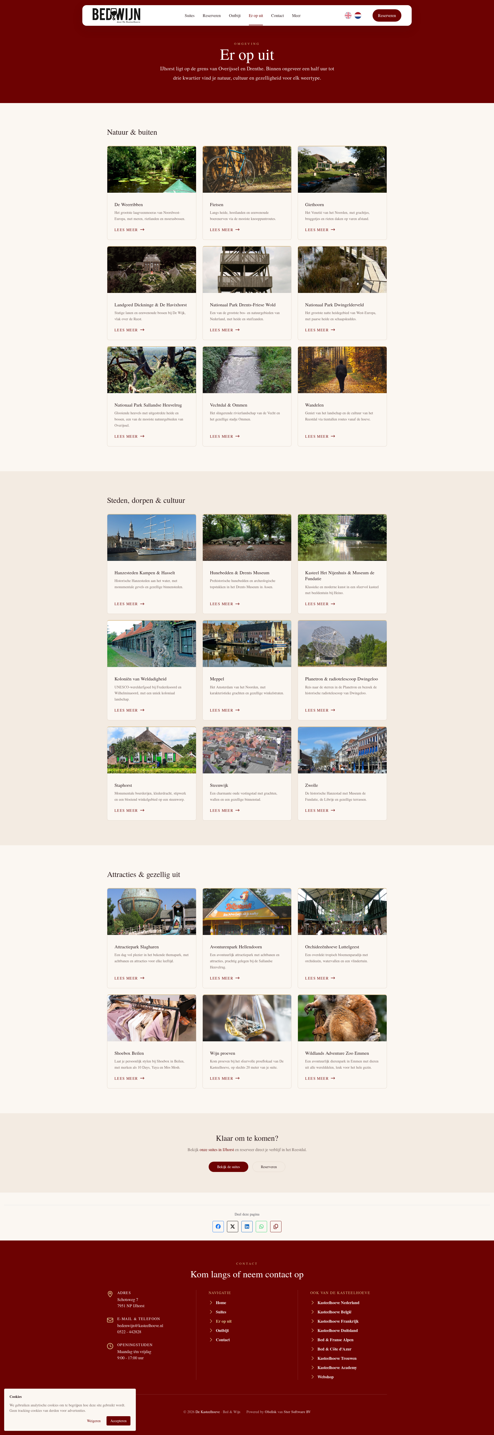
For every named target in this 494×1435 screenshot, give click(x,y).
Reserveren (212, 15)
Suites (190, 15)
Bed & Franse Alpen (335, 1340)
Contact (277, 15)
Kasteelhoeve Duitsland (337, 1330)
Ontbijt (235, 15)
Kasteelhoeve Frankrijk (338, 1321)
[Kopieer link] (275, 1226)
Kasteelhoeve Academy (337, 1367)
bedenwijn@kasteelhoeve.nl (140, 1325)
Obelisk (271, 1411)
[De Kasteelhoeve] (116, 15)
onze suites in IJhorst (217, 1149)
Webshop (325, 1377)
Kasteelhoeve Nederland (338, 1302)
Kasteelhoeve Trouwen (337, 1358)
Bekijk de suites (228, 1166)
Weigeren (94, 1420)
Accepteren (118, 1420)
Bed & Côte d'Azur (334, 1349)
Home (221, 1302)
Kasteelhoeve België (334, 1312)
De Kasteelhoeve (208, 1411)
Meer (296, 15)
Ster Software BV (297, 1411)
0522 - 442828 (129, 1331)
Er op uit (256, 15)
